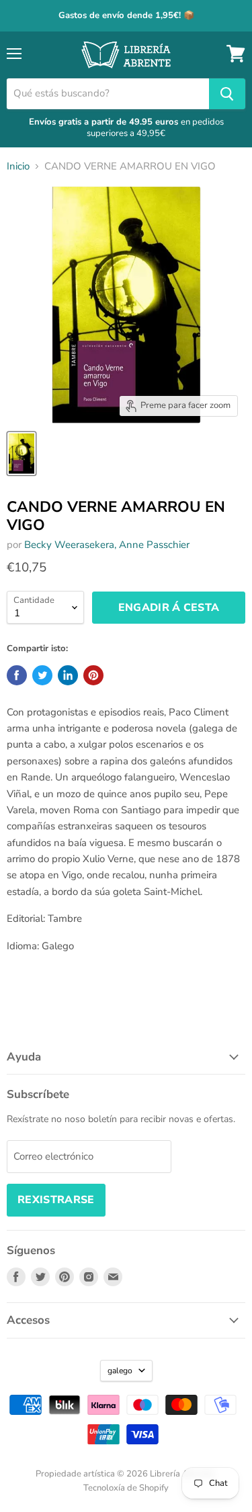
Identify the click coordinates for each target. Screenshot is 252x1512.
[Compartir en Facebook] (17, 675)
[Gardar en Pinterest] (93, 675)
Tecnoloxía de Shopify (126, 1488)
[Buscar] (227, 93)
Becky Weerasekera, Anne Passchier (107, 544)
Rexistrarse (56, 1199)
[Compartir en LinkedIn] (68, 675)
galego (120, 1370)
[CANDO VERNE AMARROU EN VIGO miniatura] (21, 453)
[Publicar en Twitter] (42, 675)
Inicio (18, 166)
